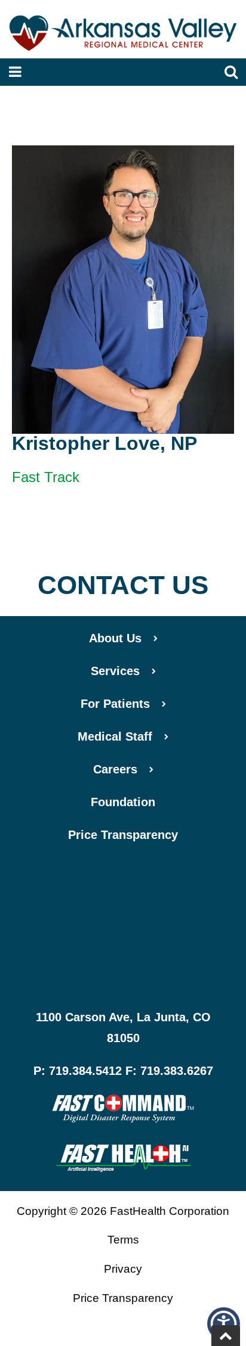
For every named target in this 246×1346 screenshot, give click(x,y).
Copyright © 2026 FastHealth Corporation (123, 1211)
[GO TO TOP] (225, 1335)
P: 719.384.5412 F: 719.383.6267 (123, 1070)
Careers (115, 769)
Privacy (123, 1269)
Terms (123, 1239)
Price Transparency (123, 834)
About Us (115, 638)
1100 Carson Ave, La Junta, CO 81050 (123, 1028)
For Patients (115, 703)
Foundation (123, 802)
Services (115, 670)
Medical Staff (115, 736)
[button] (223, 1323)
